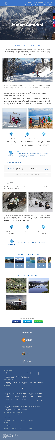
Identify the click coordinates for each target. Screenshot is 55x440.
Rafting (16, 399)
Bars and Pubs (24, 388)
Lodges (24, 399)
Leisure (8, 415)
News (31, 2)
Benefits (8, 425)
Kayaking (8, 396)
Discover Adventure (8, 394)
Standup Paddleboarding (33, 399)
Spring (31, 420)
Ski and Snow (17, 409)
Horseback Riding (24, 394)
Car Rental (16, 376)
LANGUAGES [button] (47, 2)
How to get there (25, 373)
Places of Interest (16, 415)
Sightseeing (25, 409)
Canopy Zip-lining (33, 394)
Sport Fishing (9, 399)
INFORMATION (28, 4)
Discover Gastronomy (9, 383)
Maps (15, 372)
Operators (38, 2)
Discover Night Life (8, 388)
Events (28, 2)
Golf (39, 406)
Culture (24, 415)
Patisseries (40, 382)
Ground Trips (33, 406)
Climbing (40, 393)
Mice (34, 2)
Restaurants (17, 382)
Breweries (16, 388)
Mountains (16, 406)
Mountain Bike (24, 397)
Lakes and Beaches (8, 410)
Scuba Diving (17, 393)
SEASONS (43, 4)
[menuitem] (28, 4)
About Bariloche (8, 373)
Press (42, 2)
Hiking (7, 401)
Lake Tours (24, 406)
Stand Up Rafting (40, 399)
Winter (23, 420)
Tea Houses (33, 382)
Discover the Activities (9, 407)
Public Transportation (25, 377)
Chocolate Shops (24, 383)
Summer (8, 420)
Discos (31, 388)
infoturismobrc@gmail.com (8, 436)
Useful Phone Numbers (40, 373)
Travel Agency (32, 373)
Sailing (31, 396)
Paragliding (41, 396)
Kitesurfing (16, 396)
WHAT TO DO (36, 4)
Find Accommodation (9, 377)
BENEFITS (50, 4)
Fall (15, 420)
